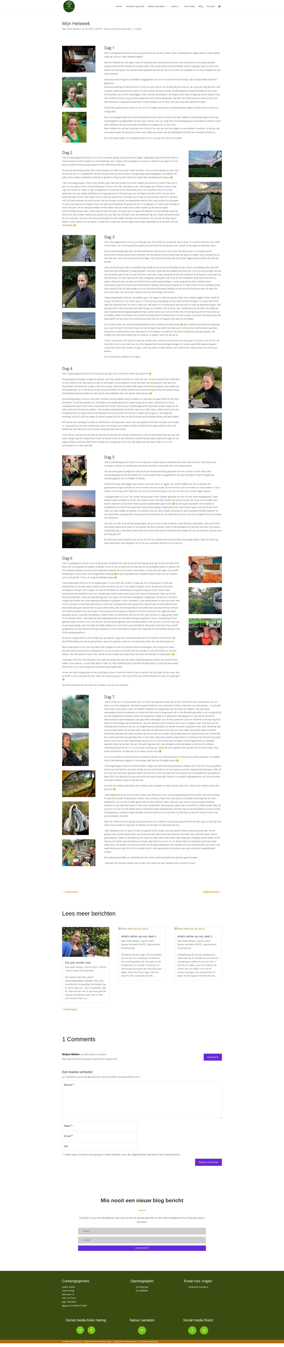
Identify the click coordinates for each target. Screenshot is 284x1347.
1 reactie (137, 28)
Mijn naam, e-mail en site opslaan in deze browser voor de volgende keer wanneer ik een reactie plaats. (123, 1154)
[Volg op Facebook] (192, 1330)
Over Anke (189, 6)
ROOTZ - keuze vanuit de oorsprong (113, 28)
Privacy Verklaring (149, 1341)
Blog (201, 6)
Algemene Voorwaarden (126, 1341)
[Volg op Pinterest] (142, 1330)
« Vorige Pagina (69, 1009)
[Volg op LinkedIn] (80, 1330)
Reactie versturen (208, 1162)
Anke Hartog (73, 28)
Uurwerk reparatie (135, 6)
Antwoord (212, 1057)
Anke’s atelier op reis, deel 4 (138, 936)
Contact (211, 6)
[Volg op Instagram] (91, 1330)
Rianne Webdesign (102, 1341)
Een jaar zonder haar (78, 962)
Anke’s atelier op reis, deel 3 (195, 936)
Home (119, 6)
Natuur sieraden (156, 6)
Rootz (174, 6)
